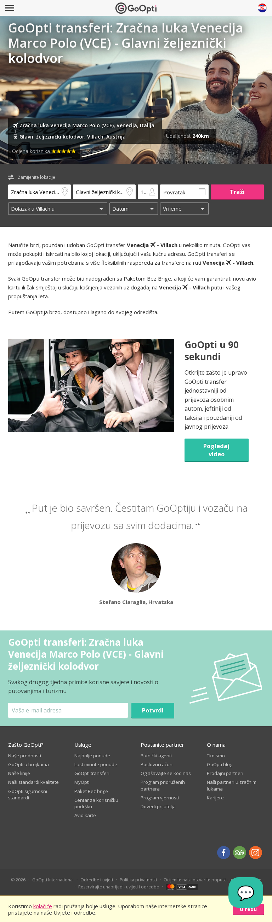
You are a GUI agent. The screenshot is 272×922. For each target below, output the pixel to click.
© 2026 (18, 880)
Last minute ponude (95, 764)
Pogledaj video (216, 450)
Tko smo (216, 755)
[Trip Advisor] (239, 852)
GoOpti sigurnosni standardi (27, 794)
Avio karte (85, 815)
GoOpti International (53, 880)
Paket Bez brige (91, 791)
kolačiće (42, 906)
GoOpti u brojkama (28, 764)
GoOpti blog (219, 764)
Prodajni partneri (225, 773)
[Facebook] (223, 852)
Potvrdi (153, 710)
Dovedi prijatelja (158, 806)
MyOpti (82, 782)
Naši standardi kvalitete (33, 782)
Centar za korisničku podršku (96, 803)
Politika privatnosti (138, 880)
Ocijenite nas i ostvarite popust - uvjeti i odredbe (212, 880)
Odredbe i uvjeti (96, 880)
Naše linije (19, 773)
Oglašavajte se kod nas (166, 773)
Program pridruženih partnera (163, 785)
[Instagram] (255, 852)
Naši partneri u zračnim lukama (231, 785)
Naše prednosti (24, 755)
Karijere (215, 797)
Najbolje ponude (92, 755)
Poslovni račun (156, 764)
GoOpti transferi (91, 773)
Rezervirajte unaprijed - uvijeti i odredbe (118, 887)
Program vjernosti (160, 797)
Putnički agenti (156, 755)
